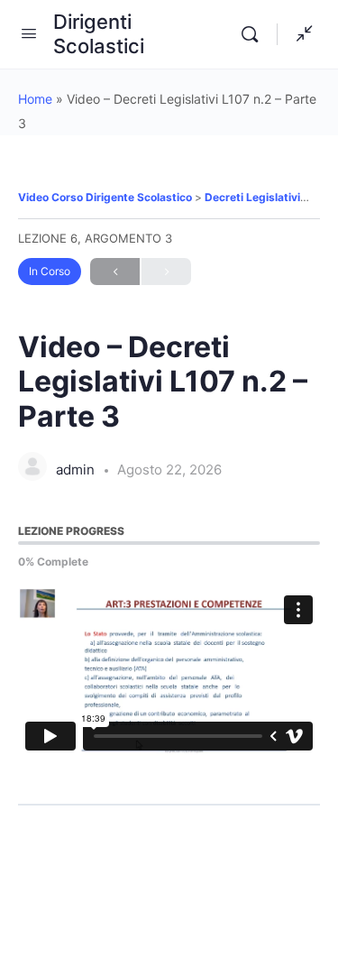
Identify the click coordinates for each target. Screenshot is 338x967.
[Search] (254, 34)
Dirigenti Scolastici (98, 34)
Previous (115, 271)
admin (77, 469)
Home (35, 98)
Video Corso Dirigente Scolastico (106, 197)
